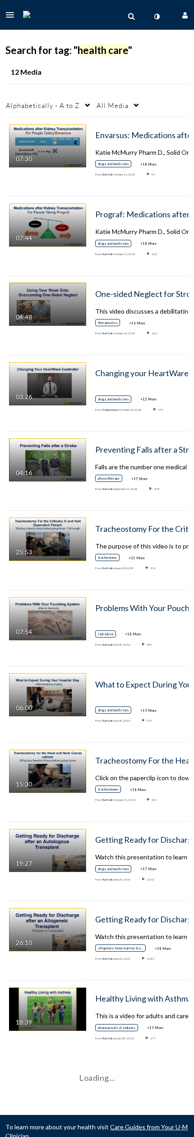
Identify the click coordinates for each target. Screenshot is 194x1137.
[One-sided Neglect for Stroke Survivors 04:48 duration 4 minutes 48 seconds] (47, 303)
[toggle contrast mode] (156, 17)
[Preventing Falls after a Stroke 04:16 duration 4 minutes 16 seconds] (47, 459)
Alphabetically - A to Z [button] (43, 105)
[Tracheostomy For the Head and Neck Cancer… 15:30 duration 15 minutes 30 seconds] (47, 770)
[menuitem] (131, 17)
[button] (12, 15)
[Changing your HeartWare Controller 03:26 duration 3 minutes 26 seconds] (47, 382)
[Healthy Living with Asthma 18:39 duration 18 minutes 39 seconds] (47, 1008)
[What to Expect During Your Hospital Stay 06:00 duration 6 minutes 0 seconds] (47, 694)
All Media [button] (113, 105)
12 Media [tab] (26, 71)
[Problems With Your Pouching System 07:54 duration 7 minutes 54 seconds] (47, 617)
